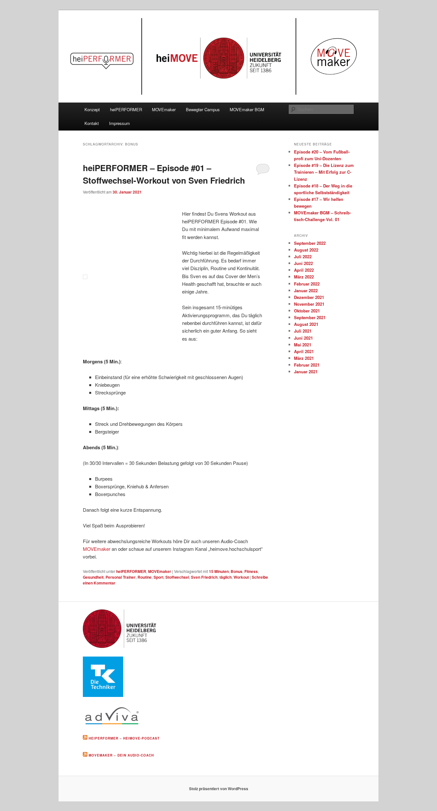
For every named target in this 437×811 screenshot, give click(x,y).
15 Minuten (219, 571)
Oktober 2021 (307, 311)
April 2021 (304, 351)
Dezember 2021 (309, 297)
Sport (158, 577)
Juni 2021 (303, 338)
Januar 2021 (306, 371)
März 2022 (304, 277)
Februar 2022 (307, 284)
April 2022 (304, 270)
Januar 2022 (306, 290)
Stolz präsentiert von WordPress (218, 788)
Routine (145, 577)
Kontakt (91, 123)
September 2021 (310, 317)
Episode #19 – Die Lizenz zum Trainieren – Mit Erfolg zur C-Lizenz (324, 172)
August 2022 (306, 250)
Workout (241, 577)
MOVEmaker (164, 109)
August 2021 (306, 324)
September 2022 (310, 243)
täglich (225, 577)
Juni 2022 (303, 263)
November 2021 (309, 304)
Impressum (119, 123)
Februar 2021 (307, 365)
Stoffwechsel (177, 577)
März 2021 (304, 358)
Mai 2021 (302, 345)
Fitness (251, 571)
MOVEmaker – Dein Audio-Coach (121, 755)
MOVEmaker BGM (247, 109)
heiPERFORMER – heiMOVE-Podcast (124, 738)
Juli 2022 (303, 256)
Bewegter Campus (203, 109)
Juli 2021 (303, 331)
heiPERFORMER (126, 109)
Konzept (92, 109)
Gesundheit (93, 577)
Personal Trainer (121, 577)
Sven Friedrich (204, 577)
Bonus (236, 571)
